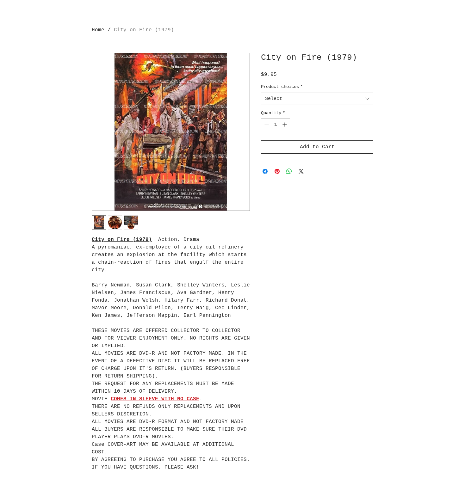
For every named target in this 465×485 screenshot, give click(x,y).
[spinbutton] (275, 124)
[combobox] (317, 99)
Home (98, 30)
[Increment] (285, 124)
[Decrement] (266, 124)
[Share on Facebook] (265, 171)
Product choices (282, 86)
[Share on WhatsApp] (289, 171)
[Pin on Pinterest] (277, 171)
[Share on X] (301, 171)
